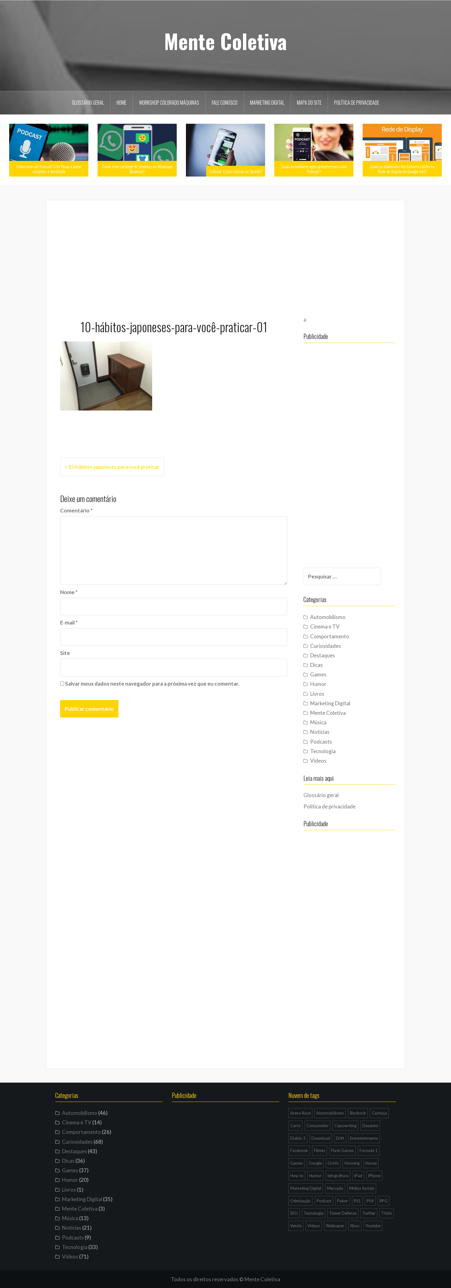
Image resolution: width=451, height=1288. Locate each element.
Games (318, 674)
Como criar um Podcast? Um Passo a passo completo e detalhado (49, 168)
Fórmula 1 (369, 1150)
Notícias (320, 732)
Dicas (316, 665)
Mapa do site (309, 102)
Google (315, 1163)
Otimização (300, 1200)
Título (386, 1213)
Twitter (369, 1213)
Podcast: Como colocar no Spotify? (235, 171)
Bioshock (358, 1113)
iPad (358, 1175)
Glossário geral (88, 102)
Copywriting (345, 1125)
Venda (296, 1225)
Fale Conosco (224, 102)
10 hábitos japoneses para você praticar (113, 467)
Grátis (333, 1163)
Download (320, 1138)
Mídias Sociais (361, 1188)
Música (318, 722)
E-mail (69, 622)
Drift (340, 1138)
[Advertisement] (225, 257)
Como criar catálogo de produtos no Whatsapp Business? (137, 168)
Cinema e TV (325, 626)
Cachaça (379, 1113)
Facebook (299, 1150)
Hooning (352, 1163)
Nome (69, 592)
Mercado (335, 1188)
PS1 (357, 1200)
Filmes (319, 1150)
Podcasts (321, 741)
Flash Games (342, 1150)
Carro (295, 1125)
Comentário (76, 510)
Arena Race (300, 1113)
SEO (294, 1213)
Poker (342, 1200)
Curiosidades (325, 646)
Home (121, 102)
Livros (317, 694)
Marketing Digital (267, 102)
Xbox (355, 1225)
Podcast (324, 1200)
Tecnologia (323, 751)
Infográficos (338, 1175)
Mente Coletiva (225, 41)
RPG (383, 1200)
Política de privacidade (356, 102)
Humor (318, 684)
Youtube (372, 1225)
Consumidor (317, 1125)
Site (65, 653)
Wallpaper (335, 1225)
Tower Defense (343, 1213)
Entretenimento (364, 1138)
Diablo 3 (298, 1138)
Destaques (322, 655)
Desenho (370, 1125)
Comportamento (329, 636)
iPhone (374, 1175)
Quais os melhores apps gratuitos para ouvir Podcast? (314, 168)
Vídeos (318, 760)
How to (296, 1175)
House (371, 1163)
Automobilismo (327, 617)
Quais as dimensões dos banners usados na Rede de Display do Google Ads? (402, 168)
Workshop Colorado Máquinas (169, 102)
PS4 (370, 1200)
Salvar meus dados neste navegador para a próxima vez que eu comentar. (152, 683)
